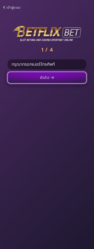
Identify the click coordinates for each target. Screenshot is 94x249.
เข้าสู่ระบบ (12, 7)
